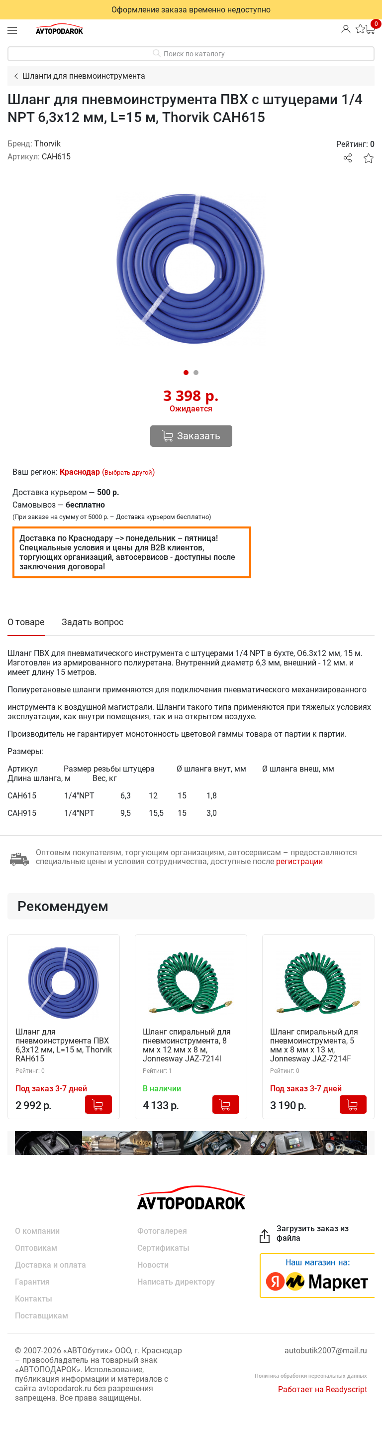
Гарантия (32, 1282)
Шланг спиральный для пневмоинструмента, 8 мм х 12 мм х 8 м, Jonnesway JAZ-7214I (187, 1045)
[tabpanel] (191, 269)
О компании (37, 1231)
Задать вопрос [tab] (92, 622)
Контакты (33, 1299)
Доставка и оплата (50, 1265)
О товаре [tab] (26, 622)
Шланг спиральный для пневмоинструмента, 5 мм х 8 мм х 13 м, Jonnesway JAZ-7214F (314, 1045)
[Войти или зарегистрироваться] (346, 28)
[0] (370, 28)
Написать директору (176, 1282)
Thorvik (47, 143)
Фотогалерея (162, 1231)
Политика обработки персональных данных (311, 1376)
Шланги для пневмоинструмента (83, 76)
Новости (153, 1265)
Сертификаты (163, 1248)
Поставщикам (41, 1315)
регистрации (299, 861)
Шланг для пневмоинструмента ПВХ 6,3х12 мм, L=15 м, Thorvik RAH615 (63, 1045)
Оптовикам (36, 1248)
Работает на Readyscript (322, 1389)
